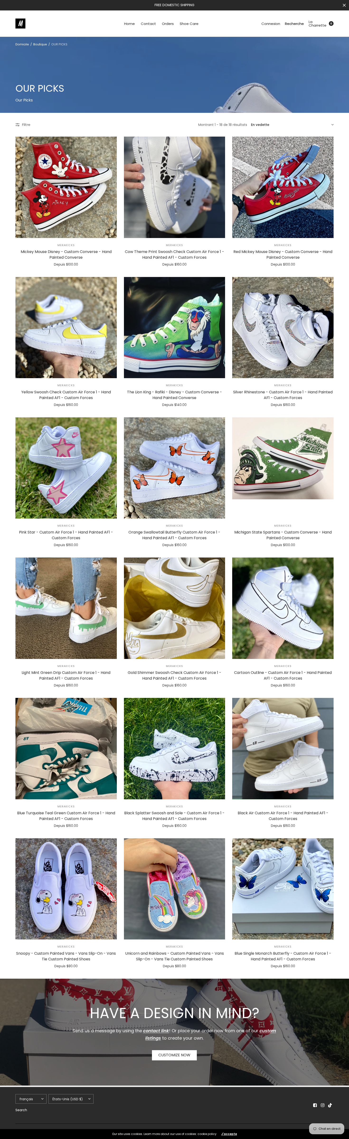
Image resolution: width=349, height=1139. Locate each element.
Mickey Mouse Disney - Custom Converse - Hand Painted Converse (66, 254)
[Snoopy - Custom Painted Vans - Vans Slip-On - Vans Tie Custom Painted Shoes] (66, 889)
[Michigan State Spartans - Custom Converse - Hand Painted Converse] (283, 468)
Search (21, 1110)
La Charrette (317, 23)
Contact (148, 23)
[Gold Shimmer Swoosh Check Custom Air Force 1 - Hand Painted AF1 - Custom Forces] (174, 608)
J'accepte (229, 1134)
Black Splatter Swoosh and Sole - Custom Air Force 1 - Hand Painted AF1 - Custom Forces (174, 815)
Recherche (294, 23)
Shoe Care (189, 23)
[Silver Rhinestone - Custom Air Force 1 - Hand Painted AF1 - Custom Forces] (283, 327)
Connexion (270, 23)
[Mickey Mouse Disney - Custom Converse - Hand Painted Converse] (66, 187)
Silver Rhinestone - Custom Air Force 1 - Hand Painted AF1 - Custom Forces (283, 394)
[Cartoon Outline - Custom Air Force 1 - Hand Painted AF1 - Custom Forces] (283, 608)
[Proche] (344, 5)
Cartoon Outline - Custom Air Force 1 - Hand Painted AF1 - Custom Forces (283, 675)
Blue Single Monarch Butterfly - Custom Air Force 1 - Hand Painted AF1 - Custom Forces (283, 956)
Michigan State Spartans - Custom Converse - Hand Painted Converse (283, 535)
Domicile (22, 44)
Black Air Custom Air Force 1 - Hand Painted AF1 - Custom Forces (283, 815)
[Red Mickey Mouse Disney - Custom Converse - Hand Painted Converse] (283, 187)
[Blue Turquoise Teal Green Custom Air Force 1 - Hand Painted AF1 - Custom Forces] (66, 748)
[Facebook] (315, 1105)
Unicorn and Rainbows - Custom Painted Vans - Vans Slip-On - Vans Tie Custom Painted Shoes (174, 956)
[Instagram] (323, 1105)
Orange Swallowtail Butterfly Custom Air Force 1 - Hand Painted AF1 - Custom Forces (174, 535)
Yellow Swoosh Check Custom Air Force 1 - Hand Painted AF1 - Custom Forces (66, 394)
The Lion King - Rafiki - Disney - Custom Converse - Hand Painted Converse (174, 394)
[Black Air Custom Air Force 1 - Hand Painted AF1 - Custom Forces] (283, 748)
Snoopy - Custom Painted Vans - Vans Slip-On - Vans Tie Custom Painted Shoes (66, 956)
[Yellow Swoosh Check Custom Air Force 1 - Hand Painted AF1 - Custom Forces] (66, 327)
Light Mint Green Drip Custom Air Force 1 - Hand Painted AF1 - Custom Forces (66, 675)
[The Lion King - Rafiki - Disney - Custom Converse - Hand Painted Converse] (174, 327)
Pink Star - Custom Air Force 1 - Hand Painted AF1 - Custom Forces (66, 535)
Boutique (40, 44)
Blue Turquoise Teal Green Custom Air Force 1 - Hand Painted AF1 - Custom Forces (66, 815)
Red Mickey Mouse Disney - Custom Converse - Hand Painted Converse (282, 254)
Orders (168, 23)
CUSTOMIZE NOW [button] (174, 1055)
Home (129, 23)
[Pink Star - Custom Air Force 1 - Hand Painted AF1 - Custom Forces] (66, 468)
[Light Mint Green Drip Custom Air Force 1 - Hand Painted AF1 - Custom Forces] (66, 608)
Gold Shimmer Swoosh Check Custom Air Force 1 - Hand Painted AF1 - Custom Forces (174, 675)
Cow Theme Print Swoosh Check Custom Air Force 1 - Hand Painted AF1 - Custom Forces (174, 254)
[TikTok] (330, 1105)
